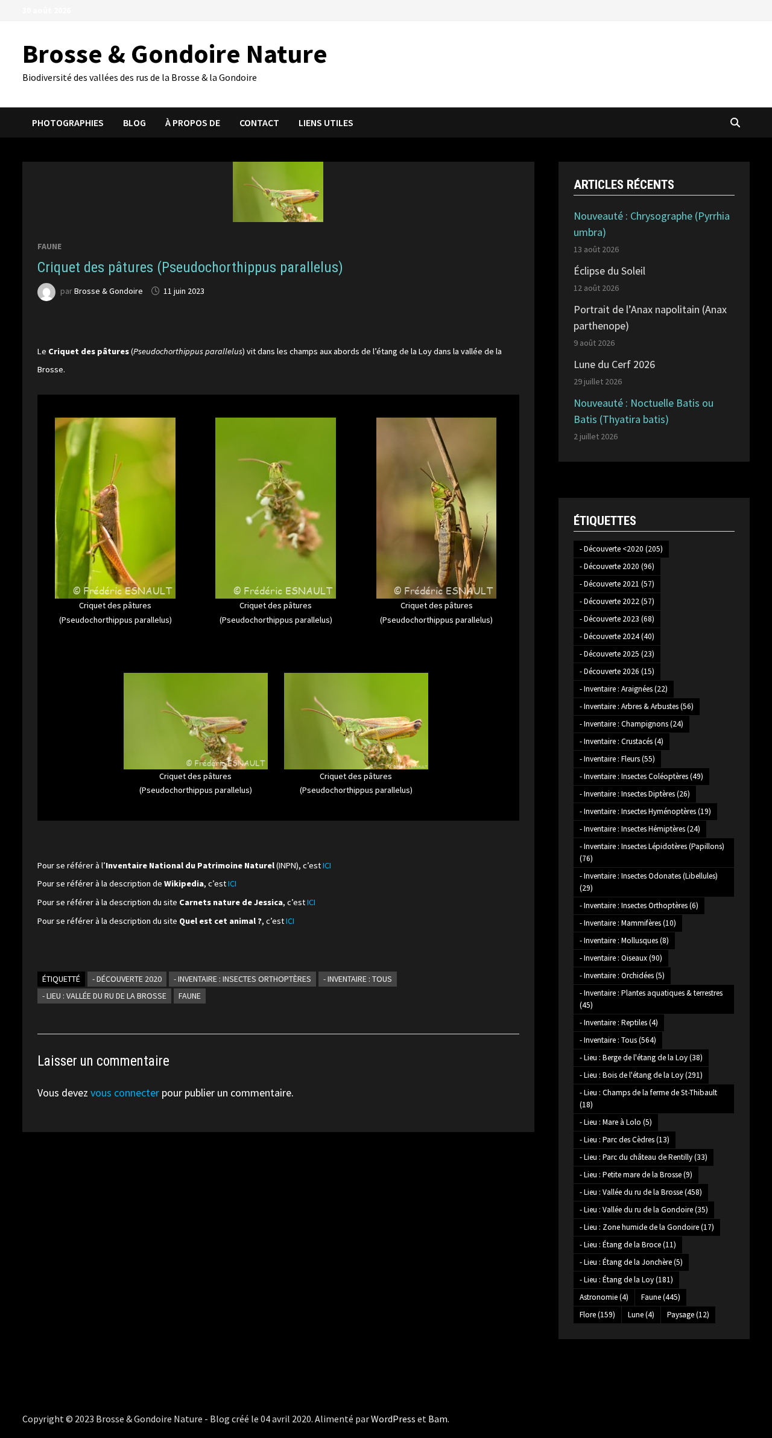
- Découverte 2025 (617, 654)
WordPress (393, 1419)
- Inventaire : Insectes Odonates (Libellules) (649, 882)
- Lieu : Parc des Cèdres (624, 1139)
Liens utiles (326, 122)
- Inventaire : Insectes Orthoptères (242, 978)
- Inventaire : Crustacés (621, 741)
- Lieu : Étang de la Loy (626, 1279)
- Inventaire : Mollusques (624, 940)
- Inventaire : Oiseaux (621, 958)
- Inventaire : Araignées (624, 689)
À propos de (192, 122)
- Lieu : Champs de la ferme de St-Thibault (648, 1098)
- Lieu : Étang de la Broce (628, 1244)
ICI (327, 865)
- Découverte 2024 (617, 636)
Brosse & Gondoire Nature (174, 53)
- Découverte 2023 (617, 619)
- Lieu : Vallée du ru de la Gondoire (644, 1209)
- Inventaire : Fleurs (617, 759)
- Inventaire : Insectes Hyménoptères (645, 811)
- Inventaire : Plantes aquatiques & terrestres (651, 999)
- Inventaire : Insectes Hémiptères (640, 829)
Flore (597, 1314)
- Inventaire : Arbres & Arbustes (637, 706)
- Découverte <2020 (621, 549)
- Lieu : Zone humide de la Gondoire (647, 1227)
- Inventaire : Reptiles (619, 1022)
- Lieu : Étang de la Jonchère (631, 1262)
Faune (49, 246)
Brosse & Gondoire (108, 290)
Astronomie (604, 1297)
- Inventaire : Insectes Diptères (635, 794)
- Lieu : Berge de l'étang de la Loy (641, 1057)
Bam (438, 1419)
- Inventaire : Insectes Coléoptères (641, 776)
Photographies (68, 122)
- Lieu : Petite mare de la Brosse (636, 1174)
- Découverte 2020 (127, 978)
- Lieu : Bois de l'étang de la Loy (641, 1075)
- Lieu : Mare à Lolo (616, 1122)
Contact (259, 122)
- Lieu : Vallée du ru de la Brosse (104, 995)
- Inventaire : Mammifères (628, 923)
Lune (641, 1314)
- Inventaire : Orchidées (622, 975)
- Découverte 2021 (617, 584)
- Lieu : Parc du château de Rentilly (643, 1157)
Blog (134, 122)
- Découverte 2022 (617, 601)
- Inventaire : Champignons (631, 724)
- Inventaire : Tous (357, 978)
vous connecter (124, 1092)
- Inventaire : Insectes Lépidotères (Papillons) (652, 852)
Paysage (688, 1314)
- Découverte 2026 (617, 671)
